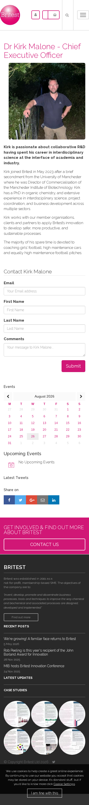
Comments (14, 339)
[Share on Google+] (31, 499)
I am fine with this (44, 793)
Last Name (14, 320)
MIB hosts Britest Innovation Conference (34, 666)
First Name (14, 301)
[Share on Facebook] (9, 499)
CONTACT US (44, 544)
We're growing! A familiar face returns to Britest (40, 639)
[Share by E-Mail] (42, 499)
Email (9, 283)
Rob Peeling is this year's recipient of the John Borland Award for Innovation (38, 652)
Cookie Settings (64, 784)
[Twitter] (53, 762)
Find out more (21, 617)
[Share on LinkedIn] (53, 499)
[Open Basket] (54, 14)
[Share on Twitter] (20, 499)
